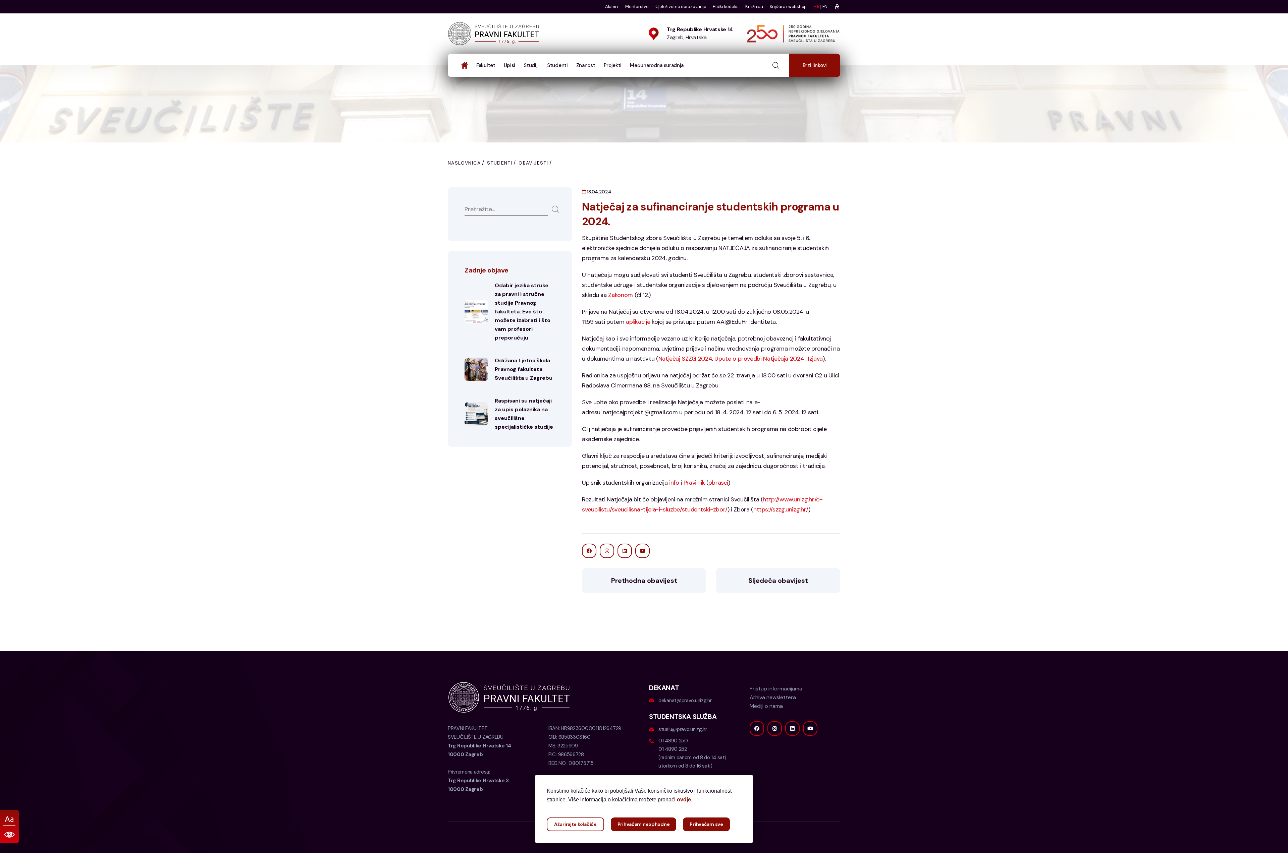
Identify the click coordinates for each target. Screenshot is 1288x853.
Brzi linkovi (815, 65)
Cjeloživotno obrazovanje (680, 6)
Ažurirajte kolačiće (575, 824)
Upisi (510, 65)
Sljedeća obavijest (778, 580)
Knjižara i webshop (788, 6)
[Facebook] (757, 728)
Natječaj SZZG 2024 (685, 359)
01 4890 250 (673, 740)
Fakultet (485, 65)
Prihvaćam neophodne (644, 824)
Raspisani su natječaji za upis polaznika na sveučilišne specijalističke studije (524, 413)
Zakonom (620, 295)
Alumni (612, 6)
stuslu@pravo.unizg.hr (682, 729)
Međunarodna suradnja (657, 65)
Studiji (531, 65)
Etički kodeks (726, 6)
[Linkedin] (792, 728)
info (674, 483)
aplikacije (638, 322)
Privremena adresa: (478, 781)
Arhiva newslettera (773, 697)
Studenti (557, 65)
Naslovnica (464, 163)
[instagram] (774, 728)
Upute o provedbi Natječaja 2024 (759, 359)
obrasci (718, 483)
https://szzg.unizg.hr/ (780, 509)
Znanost (585, 65)
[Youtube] (810, 728)
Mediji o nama (766, 706)
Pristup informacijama (776, 688)
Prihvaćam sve (706, 824)
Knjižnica (754, 6)
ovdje (684, 799)
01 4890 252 (672, 749)
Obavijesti (533, 163)
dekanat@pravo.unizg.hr (684, 700)
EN (824, 6)
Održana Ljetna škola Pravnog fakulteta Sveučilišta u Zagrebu (523, 369)
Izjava (815, 359)
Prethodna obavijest (644, 580)
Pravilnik (694, 483)
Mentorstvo (636, 6)
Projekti (613, 65)
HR (816, 6)
